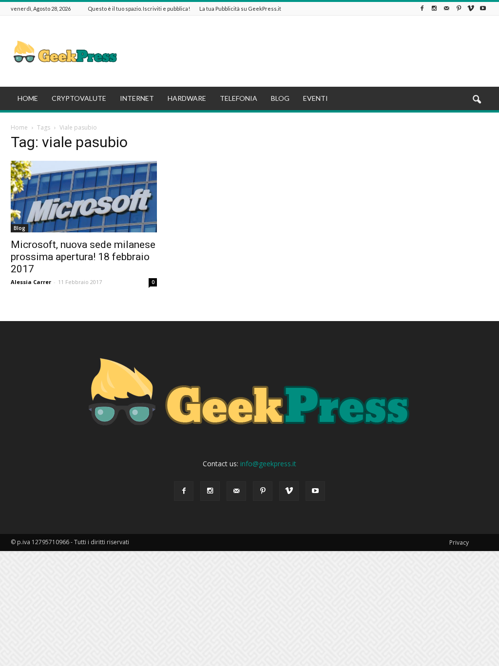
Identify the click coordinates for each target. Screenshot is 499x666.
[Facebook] (422, 8)
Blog (19, 228)
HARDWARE (187, 98)
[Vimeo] (470, 8)
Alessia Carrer (31, 281)
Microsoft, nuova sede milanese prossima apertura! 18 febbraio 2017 (83, 257)
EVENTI (315, 98)
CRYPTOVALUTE (79, 98)
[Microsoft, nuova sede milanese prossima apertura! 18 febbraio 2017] (84, 196)
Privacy (459, 542)
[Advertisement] (311, 51)
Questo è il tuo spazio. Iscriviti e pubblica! (139, 8)
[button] (476, 100)
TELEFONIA (238, 98)
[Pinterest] (458, 8)
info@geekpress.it (268, 463)
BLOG (280, 98)
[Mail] (446, 8)
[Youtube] (483, 8)
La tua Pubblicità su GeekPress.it (240, 8)
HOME (28, 98)
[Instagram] (434, 8)
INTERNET (137, 98)
